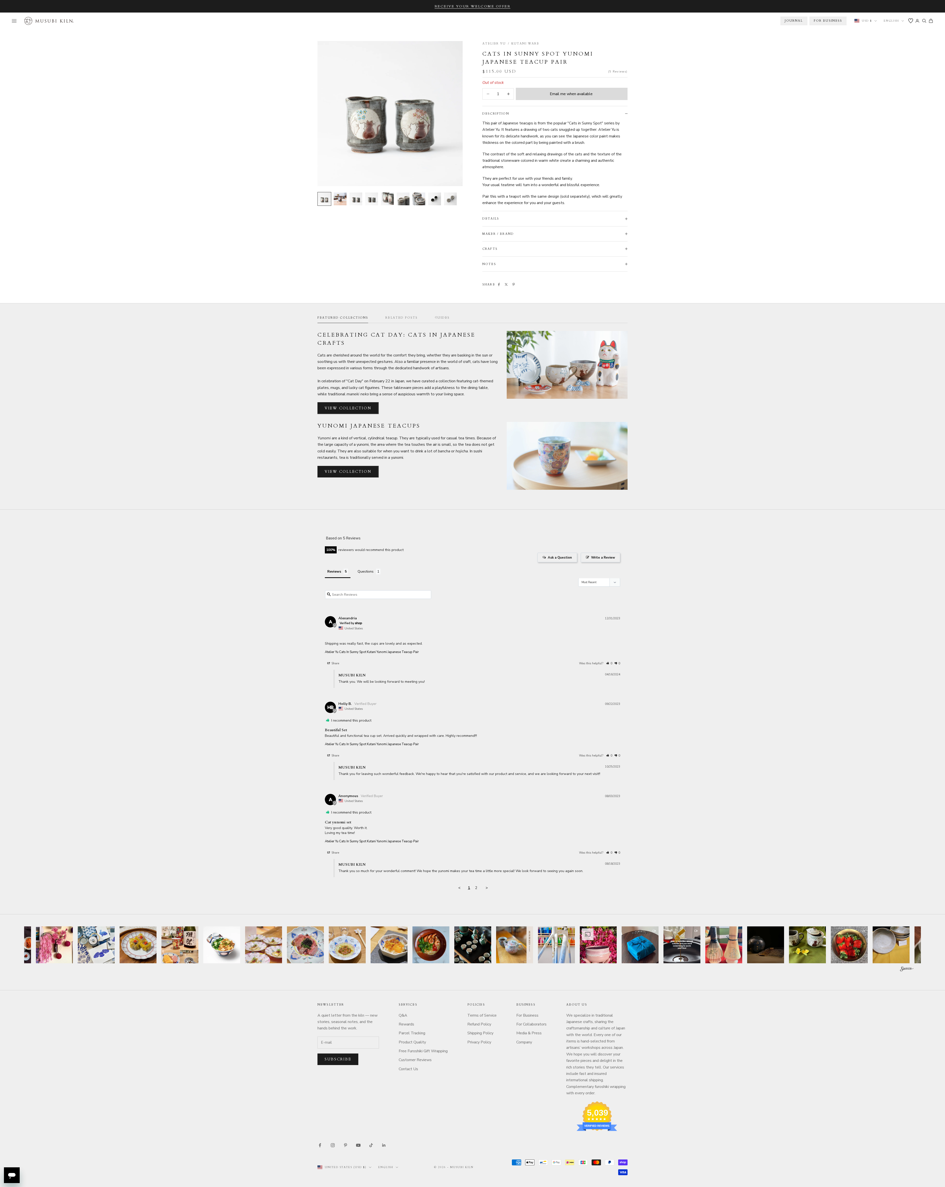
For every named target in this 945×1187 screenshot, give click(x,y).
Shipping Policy (480, 1033)
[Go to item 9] (450, 199)
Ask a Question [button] (560, 557)
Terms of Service (482, 1015)
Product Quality (412, 1042)
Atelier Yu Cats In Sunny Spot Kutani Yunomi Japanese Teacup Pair (372, 652)
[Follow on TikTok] (371, 1145)
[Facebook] (499, 284)
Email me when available (571, 94)
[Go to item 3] (356, 199)
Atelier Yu (494, 43)
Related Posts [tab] (401, 318)
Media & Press (529, 1033)
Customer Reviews (415, 1060)
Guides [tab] (442, 318)
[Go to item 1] (324, 199)
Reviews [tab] (334, 571)
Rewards (406, 1024)
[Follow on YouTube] (358, 1145)
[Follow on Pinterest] (345, 1145)
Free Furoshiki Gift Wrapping (423, 1051)
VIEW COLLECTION (348, 408)
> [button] (487, 887)
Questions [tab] (366, 571)
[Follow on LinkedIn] (383, 1145)
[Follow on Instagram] (332, 1145)
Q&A (403, 1015)
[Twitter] (506, 284)
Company (524, 1042)
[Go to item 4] (371, 199)
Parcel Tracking (412, 1033)
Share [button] (335, 663)
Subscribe (338, 1059)
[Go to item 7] (419, 199)
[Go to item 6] (403, 199)
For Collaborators (531, 1024)
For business (828, 21)
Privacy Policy (479, 1042)
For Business (527, 1015)
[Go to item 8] (434, 199)
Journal (794, 21)
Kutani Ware (525, 43)
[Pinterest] (514, 284)
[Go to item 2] (340, 199)
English (891, 21)
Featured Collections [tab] (342, 318)
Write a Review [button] (603, 557)
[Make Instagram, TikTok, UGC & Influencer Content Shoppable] (907, 969)
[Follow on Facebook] (319, 1145)
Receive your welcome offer (473, 6)
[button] (609, 663)
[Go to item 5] (387, 199)
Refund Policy (479, 1024)
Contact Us (408, 1069)
